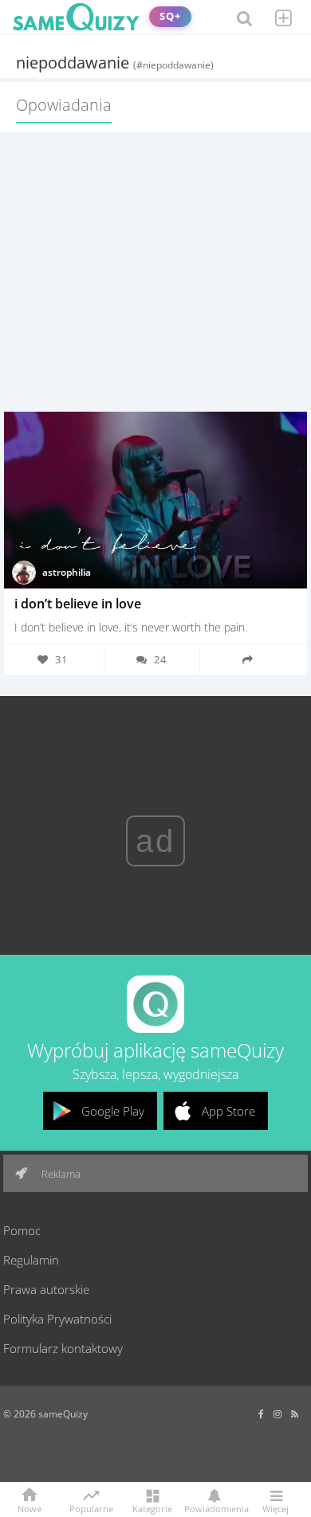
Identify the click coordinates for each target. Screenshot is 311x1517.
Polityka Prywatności (57, 1319)
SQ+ (170, 16)
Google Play (112, 1111)
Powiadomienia (213, 1508)
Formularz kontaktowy (63, 1348)
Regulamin (31, 1260)
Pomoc (22, 1230)
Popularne (91, 1507)
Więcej (275, 1508)
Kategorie (152, 1508)
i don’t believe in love (77, 603)
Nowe (29, 1508)
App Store (228, 1111)
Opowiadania (64, 104)
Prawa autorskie (46, 1289)
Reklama (60, 1174)
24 (160, 659)
